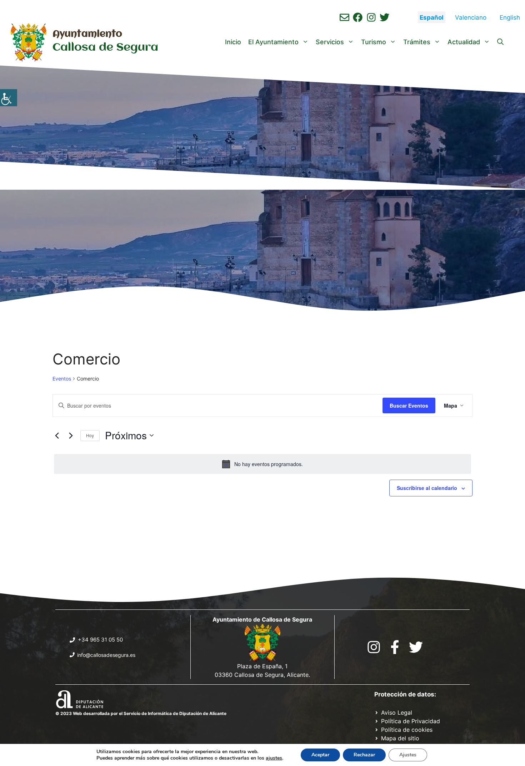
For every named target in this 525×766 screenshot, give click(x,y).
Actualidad (464, 42)
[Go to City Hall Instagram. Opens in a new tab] (374, 647)
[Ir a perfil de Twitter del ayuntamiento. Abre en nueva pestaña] (384, 17)
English (510, 17)
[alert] (262, 464)
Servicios (330, 42)
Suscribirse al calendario (427, 487)
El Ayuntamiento (273, 42)
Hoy (90, 435)
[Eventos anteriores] (56, 435)
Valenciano (470, 17)
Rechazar (364, 754)
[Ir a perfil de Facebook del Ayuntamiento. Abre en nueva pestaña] (357, 17)
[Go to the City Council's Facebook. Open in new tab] (395, 647)
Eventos (61, 379)
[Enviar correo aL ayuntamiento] (344, 17)
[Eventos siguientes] (70, 435)
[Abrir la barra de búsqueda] (500, 42)
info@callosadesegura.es (106, 655)
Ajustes (407, 754)
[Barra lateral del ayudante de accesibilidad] (8, 97)
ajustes (274, 758)
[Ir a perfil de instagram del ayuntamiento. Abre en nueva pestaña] (371, 17)
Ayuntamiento (87, 34)
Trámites (416, 42)
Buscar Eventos (409, 405)
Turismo (373, 42)
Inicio (233, 42)
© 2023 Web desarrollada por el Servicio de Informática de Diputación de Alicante (140, 713)
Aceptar (320, 754)
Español (432, 17)
